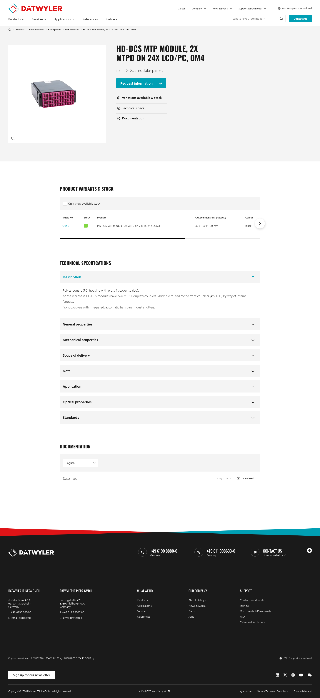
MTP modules (72, 29)
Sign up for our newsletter (31, 675)
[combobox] (258, 18)
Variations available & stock (142, 98)
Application (72, 386)
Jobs (191, 616)
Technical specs (133, 108)
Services (37, 19)
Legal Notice (245, 691)
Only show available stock (84, 203)
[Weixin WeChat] (310, 675)
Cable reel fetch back (252, 622)
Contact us (300, 18)
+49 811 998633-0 (73, 612)
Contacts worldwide (252, 600)
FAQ (242, 616)
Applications (62, 19)
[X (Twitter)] (285, 675)
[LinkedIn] (277, 675)
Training (244, 605)
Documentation (133, 118)
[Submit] (281, 18)
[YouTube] (301, 675)
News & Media (197, 605)
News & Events (221, 8)
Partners (111, 19)
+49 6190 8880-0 (21, 612)
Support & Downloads (251, 8)
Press (192, 611)
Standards (71, 417)
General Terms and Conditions (272, 691)
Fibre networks (36, 29)
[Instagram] (293, 675)
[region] (160, 227)
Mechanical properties (80, 339)
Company (197, 8)
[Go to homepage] (35, 5)
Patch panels (54, 29)
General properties (77, 324)
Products (14, 19)
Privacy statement (303, 691)
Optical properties (77, 402)
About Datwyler (198, 600)
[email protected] (21, 617)
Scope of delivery (76, 355)
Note (67, 370)
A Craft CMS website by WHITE (155, 691)
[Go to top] (309, 550)
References (90, 19)
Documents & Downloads (255, 611)
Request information (136, 83)
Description (72, 277)
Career (181, 8)
